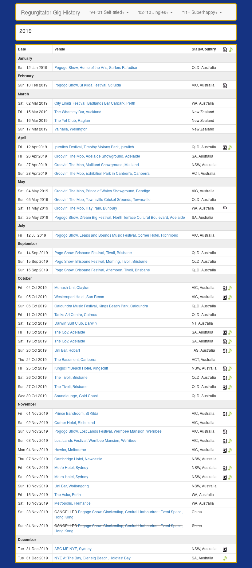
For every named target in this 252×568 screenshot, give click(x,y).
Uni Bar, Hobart (67, 350)
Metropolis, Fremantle (72, 503)
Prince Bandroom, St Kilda (76, 413)
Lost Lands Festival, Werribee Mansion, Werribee (95, 440)
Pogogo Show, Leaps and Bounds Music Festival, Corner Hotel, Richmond (116, 235)
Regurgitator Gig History (50, 12)
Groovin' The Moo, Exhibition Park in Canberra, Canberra (102, 173)
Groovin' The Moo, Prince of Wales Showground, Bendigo (102, 190)
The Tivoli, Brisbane (71, 377)
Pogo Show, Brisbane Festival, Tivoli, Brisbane (93, 252)
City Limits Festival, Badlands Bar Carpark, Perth (94, 103)
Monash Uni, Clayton (71, 287)
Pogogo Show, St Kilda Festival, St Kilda (87, 84)
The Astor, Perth (67, 494)
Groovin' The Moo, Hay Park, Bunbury (85, 207)
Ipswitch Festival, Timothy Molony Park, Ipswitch (94, 146)
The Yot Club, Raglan (72, 120)
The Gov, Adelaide (69, 331)
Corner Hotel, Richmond (74, 422)
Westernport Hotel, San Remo (79, 296)
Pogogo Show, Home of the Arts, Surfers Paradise (95, 67)
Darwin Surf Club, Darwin (75, 323)
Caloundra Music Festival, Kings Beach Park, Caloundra (101, 305)
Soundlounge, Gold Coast (76, 395)
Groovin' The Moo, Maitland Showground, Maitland (96, 164)
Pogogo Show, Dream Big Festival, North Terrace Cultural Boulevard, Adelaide (119, 217)
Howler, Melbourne (70, 449)
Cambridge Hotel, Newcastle (78, 458)
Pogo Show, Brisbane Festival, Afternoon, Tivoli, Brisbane (102, 269)
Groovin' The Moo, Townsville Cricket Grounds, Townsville (102, 199)
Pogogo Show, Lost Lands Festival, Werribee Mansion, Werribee (108, 431)
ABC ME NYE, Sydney (73, 548)
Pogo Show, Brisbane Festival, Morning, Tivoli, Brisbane (101, 261)
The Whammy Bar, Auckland (77, 111)
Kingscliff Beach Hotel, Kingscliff (81, 367)
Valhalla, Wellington (71, 128)
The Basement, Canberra (75, 359)
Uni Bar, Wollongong (71, 485)
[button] (109, 12)
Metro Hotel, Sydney (71, 467)
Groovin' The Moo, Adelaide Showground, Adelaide (97, 155)
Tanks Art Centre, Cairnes (75, 314)
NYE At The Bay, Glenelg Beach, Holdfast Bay (92, 557)
